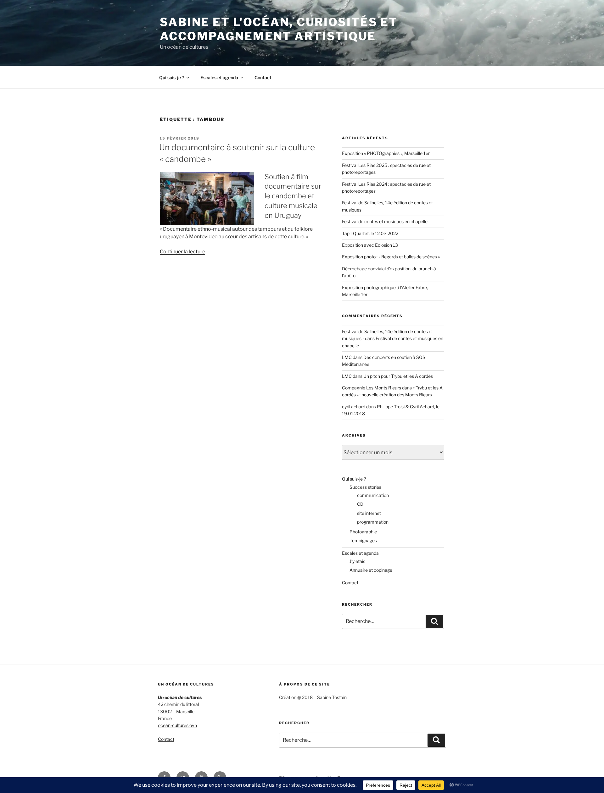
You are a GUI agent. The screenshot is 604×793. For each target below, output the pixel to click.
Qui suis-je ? (171, 77)
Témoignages (363, 540)
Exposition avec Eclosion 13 (370, 245)
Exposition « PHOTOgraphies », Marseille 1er (386, 153)
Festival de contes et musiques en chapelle (385, 221)
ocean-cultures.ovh (177, 725)
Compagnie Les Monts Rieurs (371, 387)
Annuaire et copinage (371, 570)
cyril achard (353, 406)
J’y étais (357, 561)
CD (360, 504)
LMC (347, 357)
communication (373, 495)
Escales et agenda (219, 77)
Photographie (363, 531)
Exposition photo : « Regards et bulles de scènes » (391, 256)
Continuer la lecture (182, 252)
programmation (373, 522)
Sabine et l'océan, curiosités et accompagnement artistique (279, 29)
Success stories (365, 487)
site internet (369, 513)
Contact (262, 77)
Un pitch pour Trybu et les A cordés (398, 376)
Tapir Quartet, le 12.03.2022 (370, 233)
